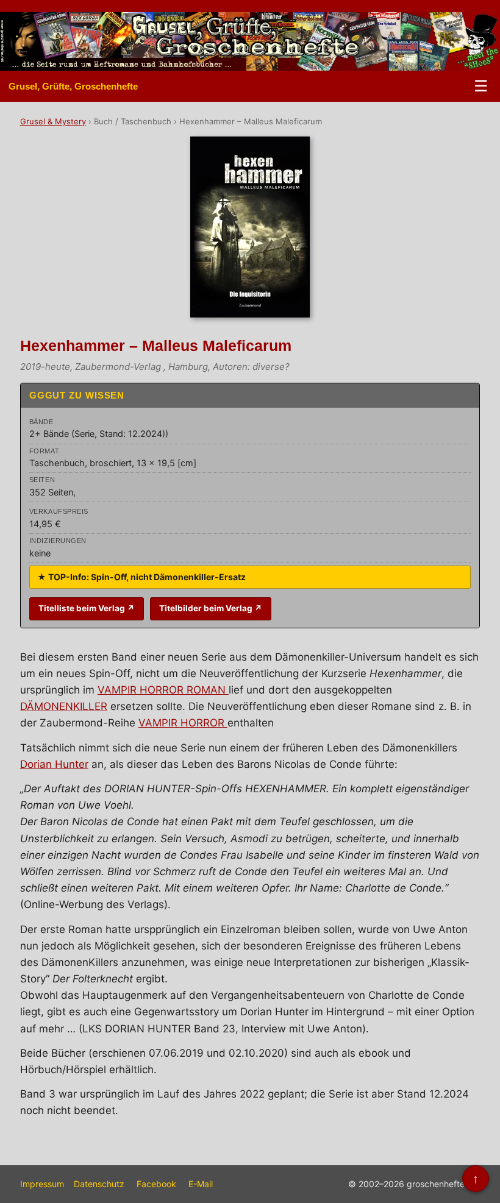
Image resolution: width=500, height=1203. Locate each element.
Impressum (42, 1184)
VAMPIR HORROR (182, 723)
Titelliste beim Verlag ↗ (86, 608)
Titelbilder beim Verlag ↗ (210, 608)
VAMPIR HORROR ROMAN (163, 690)
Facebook (156, 1184)
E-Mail (200, 1184)
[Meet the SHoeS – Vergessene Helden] (481, 41)
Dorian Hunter (54, 764)
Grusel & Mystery (53, 121)
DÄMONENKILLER (63, 706)
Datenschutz (99, 1184)
